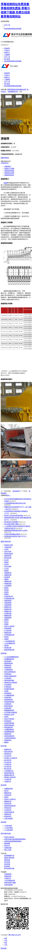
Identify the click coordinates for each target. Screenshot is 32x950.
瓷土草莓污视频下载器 (11, 524)
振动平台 (7, 845)
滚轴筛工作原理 (9, 168)
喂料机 (6, 797)
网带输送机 (7, 665)
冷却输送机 (7, 704)
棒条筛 (6, 637)
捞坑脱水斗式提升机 (10, 758)
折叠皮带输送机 (9, 723)
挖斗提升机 (7, 756)
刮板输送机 (7, 740)
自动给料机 (7, 795)
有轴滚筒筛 (7, 603)
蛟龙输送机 (7, 708)
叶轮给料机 (7, 810)
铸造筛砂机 (7, 556)
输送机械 (3, 653)
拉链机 (6, 691)
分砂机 (6, 549)
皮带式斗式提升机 (10, 799)
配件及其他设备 (6, 833)
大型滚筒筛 (7, 585)
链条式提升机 (8, 751)
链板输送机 (7, 734)
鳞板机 (6, 742)
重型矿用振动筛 (6, 541)
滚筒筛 (6, 639)
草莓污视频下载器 (10, 882)
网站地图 (3, 948)
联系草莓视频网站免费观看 (12, 28)
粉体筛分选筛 (8, 545)
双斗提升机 (7, 766)
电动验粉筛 (16, 491)
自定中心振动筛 (9, 626)
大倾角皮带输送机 (10, 738)
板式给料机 (7, 803)
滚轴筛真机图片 (9, 175)
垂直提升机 (7, 749)
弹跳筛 (6, 579)
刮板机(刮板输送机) (10, 676)
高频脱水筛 (7, 611)
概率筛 (6, 570)
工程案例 (7, 55)
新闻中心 (7, 52)
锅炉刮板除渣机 (9, 680)
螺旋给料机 (7, 793)
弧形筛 (6, 645)
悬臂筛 (6, 620)
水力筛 (6, 568)
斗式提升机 (7, 779)
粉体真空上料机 (9, 714)
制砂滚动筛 (7, 558)
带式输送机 (7, 674)
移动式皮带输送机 (10, 672)
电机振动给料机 (9, 812)
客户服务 (7, 59)
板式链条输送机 (9, 702)
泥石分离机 (7, 566)
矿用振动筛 (7, 613)
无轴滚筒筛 (7, 605)
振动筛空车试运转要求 (11, 522)
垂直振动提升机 (9, 775)
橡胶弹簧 (7, 843)
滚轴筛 (6, 183)
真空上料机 (7, 850)
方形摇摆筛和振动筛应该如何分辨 (15, 503)
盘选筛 (6, 562)
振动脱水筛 (7, 647)
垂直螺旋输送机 (9, 710)
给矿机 (6, 791)
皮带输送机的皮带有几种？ (15, 536)
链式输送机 (7, 661)
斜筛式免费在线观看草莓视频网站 (15, 839)
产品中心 (7, 50)
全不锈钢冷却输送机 (10, 712)
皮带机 (6, 716)
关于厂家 (7, 25)
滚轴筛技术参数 (9, 173)
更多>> (8, 495)
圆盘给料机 (7, 801)
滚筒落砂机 (7, 573)
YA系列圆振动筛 (9, 641)
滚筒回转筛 (7, 600)
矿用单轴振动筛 (9, 635)
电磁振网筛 (7, 617)
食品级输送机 (8, 699)
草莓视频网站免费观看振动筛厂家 (17, 89)
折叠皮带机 (7, 697)
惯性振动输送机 (9, 725)
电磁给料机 (7, 814)
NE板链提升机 (8, 771)
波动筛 (6, 592)
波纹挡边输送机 (9, 736)
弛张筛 (6, 590)
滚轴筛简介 (7, 166)
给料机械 (3, 785)
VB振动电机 (8, 825)
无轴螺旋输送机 (9, 659)
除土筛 (6, 560)
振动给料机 (7, 816)
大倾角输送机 (8, 669)
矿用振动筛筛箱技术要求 (12, 534)
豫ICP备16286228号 (15, 935)
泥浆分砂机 (7, 551)
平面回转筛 (7, 874)
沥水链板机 (7, 684)
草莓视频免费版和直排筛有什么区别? (16, 530)
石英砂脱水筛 (8, 596)
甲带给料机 (7, 808)
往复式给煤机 (8, 818)
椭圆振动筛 (7, 615)
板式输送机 (7, 693)
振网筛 (6, 594)
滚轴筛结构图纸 (9, 171)
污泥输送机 (7, 678)
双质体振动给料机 (10, 806)
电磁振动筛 (7, 575)
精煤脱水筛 (7, 607)
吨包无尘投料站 (9, 837)
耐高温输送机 (8, 727)
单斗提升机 (7, 762)
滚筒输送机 (7, 667)
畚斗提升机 (7, 760)
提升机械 (3, 746)
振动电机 (3, 822)
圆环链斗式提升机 (10, 777)
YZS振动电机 (8, 828)
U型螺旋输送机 (9, 729)
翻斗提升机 (7, 768)
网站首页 (7, 48)
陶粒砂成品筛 (8, 553)
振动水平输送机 (9, 719)
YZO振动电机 (8, 830)
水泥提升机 (7, 764)
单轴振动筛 (7, 583)
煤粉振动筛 (7, 632)
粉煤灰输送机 (8, 706)
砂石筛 (6, 564)
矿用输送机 (7, 687)
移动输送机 (7, 721)
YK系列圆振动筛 (9, 643)
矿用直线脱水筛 (9, 598)
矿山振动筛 (7, 630)
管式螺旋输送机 (9, 731)
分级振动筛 (7, 547)
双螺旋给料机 (8, 788)
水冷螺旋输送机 (9, 695)
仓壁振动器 (7, 848)
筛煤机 (6, 624)
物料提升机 (7, 754)
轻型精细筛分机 (13, 91)
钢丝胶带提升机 (9, 773)
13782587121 (5, 163)
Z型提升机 (7, 781)
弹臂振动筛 (7, 581)
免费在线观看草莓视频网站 (12, 841)
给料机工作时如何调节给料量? (13, 515)
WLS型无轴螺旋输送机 (11, 657)
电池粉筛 (7, 577)
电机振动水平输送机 (10, 682)
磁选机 (6, 588)
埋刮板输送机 (8, 663)
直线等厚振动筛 (9, 650)
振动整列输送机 (9, 689)
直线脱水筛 (7, 609)
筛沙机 (6, 622)
